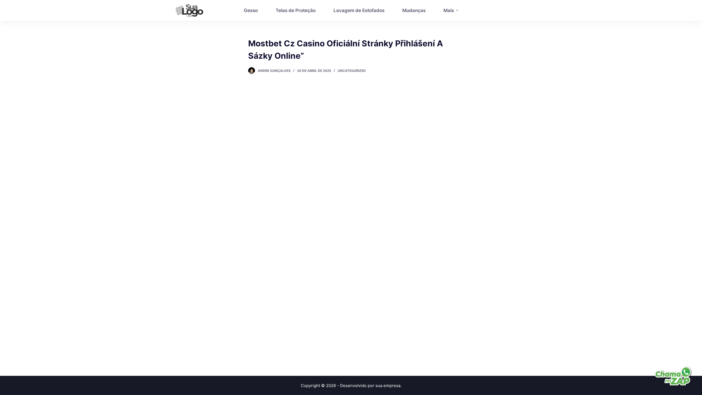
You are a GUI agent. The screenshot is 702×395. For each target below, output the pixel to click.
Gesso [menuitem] (251, 10)
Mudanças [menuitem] (414, 10)
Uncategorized (352, 71)
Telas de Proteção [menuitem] (296, 10)
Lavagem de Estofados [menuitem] (358, 10)
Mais (448, 10)
